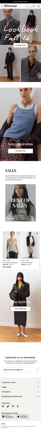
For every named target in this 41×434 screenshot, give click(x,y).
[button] (20, 382)
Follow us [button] (6, 403)
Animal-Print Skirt (26, 263)
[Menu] (2, 6)
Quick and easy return (20, 2)
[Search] (30, 6)
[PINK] (6, 267)
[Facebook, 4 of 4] (18, 406)
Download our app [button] (10, 413)
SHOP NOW (11, 219)
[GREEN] (10, 267)
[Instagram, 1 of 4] (3, 406)
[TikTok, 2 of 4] (8, 406)
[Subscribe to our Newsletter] (37, 370)
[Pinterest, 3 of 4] (13, 406)
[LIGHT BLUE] (4, 267)
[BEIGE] (8, 267)
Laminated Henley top (10, 263)
